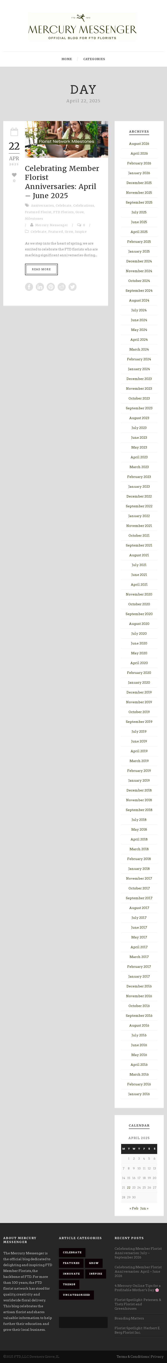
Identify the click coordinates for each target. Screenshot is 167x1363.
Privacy (157, 1357)
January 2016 (139, 1094)
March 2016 (139, 1074)
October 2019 (139, 712)
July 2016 (139, 1035)
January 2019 (139, 781)
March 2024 (139, 349)
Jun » (144, 1208)
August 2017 (139, 908)
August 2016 (139, 1025)
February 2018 (139, 859)
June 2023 (139, 438)
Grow (79, 212)
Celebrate (64, 205)
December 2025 (139, 183)
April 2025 (139, 232)
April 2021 (139, 585)
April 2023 (139, 457)
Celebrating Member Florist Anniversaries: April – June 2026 (138, 1271)
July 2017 (139, 918)
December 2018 (139, 790)
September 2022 (139, 506)
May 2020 (139, 653)
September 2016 (139, 1016)
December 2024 (139, 261)
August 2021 (139, 555)
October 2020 (139, 604)
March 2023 (139, 467)
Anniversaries (42, 205)
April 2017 (139, 947)
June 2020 (139, 643)
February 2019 (139, 771)
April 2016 (139, 1065)
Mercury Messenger (51, 225)
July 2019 (139, 732)
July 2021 (139, 565)
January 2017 (139, 976)
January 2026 (139, 173)
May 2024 (139, 330)
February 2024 (139, 359)
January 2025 (139, 251)
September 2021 (139, 545)
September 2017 (139, 898)
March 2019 (139, 761)
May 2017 (139, 937)
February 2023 (139, 477)
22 (128, 1187)
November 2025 (139, 193)
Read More (41, 269)
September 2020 (139, 614)
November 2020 (139, 594)
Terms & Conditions (133, 1357)
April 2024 (139, 340)
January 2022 (139, 516)
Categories (94, 59)
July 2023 (139, 428)
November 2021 (139, 526)
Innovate (71, 1273)
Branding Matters (129, 1318)
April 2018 (139, 839)
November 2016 (139, 996)
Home (67, 59)
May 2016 (139, 1055)
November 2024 (139, 271)
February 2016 (139, 1084)
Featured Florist (38, 212)
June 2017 (139, 927)
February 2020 (139, 673)
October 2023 (139, 398)
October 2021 (139, 536)
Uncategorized (76, 1294)
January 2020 (139, 683)
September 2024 (139, 291)
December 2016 (139, 986)
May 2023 (139, 447)
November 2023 (139, 389)
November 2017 (139, 879)
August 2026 (139, 144)
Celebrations (83, 205)
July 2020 (139, 634)
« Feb (134, 1208)
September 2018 (139, 810)
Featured (55, 232)
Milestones (34, 219)
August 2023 (139, 418)
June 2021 (139, 575)
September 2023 (139, 408)
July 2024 (139, 310)
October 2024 (139, 281)
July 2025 (139, 212)
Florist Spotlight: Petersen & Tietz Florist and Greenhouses (138, 1304)
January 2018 (139, 869)
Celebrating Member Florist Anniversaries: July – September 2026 (138, 1253)
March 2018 (139, 849)
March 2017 (139, 957)
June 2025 (139, 222)
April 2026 (139, 153)
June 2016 (139, 1045)
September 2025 (139, 202)
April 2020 (139, 663)
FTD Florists (63, 212)
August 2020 (139, 624)
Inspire (81, 232)
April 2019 (139, 751)
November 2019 (139, 702)
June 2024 (139, 320)
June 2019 (139, 741)
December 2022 (139, 496)
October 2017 (139, 888)
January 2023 (139, 487)
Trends (69, 1284)
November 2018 (139, 800)
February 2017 (139, 967)
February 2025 (139, 242)
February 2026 (139, 163)
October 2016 (139, 1006)
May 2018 (139, 830)
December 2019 (139, 692)
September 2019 (139, 722)
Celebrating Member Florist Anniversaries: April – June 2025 (62, 182)
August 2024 (139, 300)
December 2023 (139, 379)
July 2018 (139, 820)
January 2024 (139, 369)
